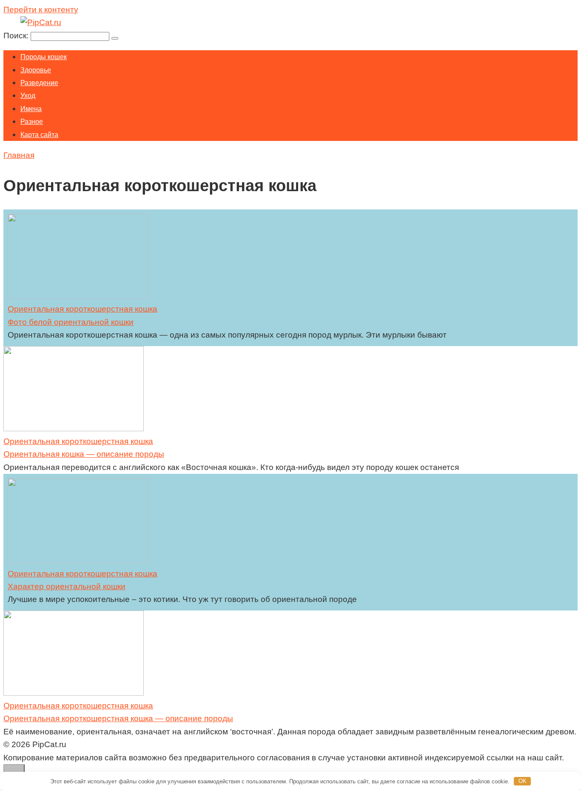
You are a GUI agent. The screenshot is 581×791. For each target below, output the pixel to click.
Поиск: (17, 35)
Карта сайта (39, 134)
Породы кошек (43, 56)
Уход (27, 95)
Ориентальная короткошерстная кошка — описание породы (118, 718)
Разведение (39, 82)
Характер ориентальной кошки (66, 586)
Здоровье (35, 70)
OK (522, 781)
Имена (31, 108)
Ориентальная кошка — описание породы (83, 454)
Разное (31, 121)
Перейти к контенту (40, 9)
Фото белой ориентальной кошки (71, 322)
